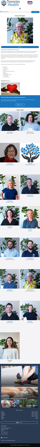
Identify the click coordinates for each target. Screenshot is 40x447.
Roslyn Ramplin (30, 289)
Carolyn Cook (9, 226)
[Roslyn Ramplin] (30, 278)
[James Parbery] (10, 121)
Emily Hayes (30, 163)
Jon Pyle (30, 229)
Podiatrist (10, 227)
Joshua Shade (9, 321)
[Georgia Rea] (10, 345)
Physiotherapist (10, 133)
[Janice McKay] (10, 152)
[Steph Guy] (30, 310)
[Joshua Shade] (10, 310)
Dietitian (10, 361)
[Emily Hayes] (30, 152)
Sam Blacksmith (30, 195)
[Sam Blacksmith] (30, 184)
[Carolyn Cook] (10, 215)
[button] (35, 12)
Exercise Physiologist (30, 259)
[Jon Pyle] (30, 217)
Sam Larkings (30, 258)
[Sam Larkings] (30, 247)
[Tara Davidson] (10, 187)
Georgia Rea (9, 360)
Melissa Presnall (30, 132)
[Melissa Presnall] (30, 121)
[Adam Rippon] (10, 278)
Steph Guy (30, 321)
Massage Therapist (10, 202)
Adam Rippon (9, 289)
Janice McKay (9, 163)
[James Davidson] (10, 247)
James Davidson (10, 258)
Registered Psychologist (30, 164)
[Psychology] (10, 89)
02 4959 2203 (4, 11)
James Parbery (10, 132)
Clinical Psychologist (30, 133)
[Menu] (20, 8)
